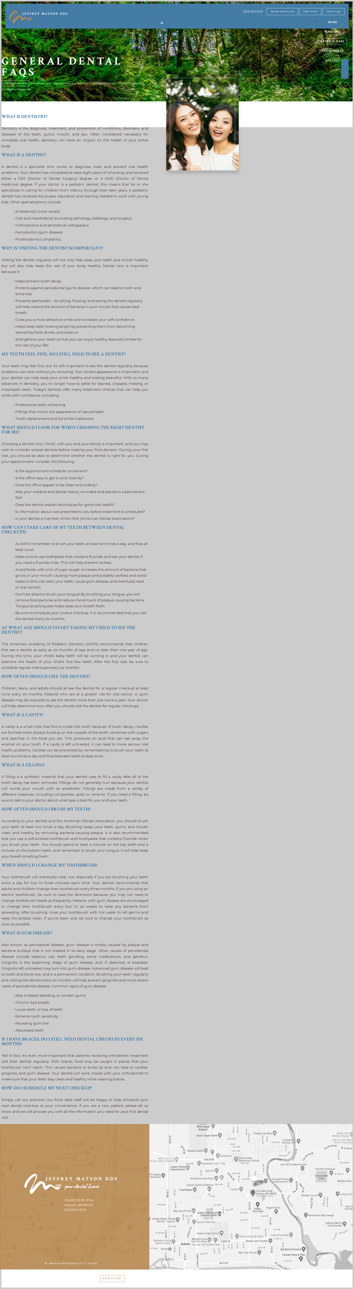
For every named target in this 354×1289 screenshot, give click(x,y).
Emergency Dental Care (16, 89)
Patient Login (333, 11)
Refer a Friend (310, 11)
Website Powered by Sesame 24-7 (67, 1263)
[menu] (162, 23)
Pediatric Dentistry (130, 83)
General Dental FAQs (14, 83)
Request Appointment (282, 11)
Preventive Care (41, 83)
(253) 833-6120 (253, 11)
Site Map (92, 1263)
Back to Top (112, 1278)
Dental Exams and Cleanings (71, 83)
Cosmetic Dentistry (103, 83)
